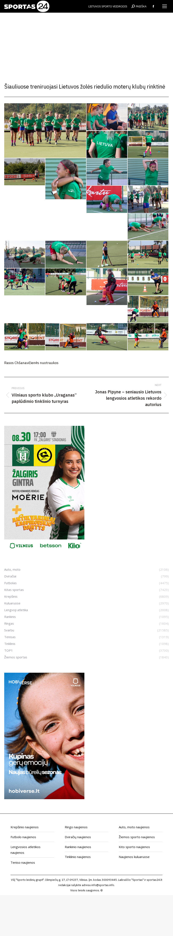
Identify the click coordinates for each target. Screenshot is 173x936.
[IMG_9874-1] (45, 130)
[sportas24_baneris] (44, 798)
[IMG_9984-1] (24, 337)
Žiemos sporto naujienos (137, 837)
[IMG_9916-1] (65, 254)
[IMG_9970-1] (148, 309)
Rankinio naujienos (78, 847)
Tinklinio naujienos (78, 857)
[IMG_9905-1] (24, 254)
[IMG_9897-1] (148, 172)
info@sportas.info (102, 885)
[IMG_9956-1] (148, 282)
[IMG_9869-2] (148, 117)
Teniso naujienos (23, 862)
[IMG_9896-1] (107, 172)
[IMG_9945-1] (65, 282)
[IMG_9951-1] (107, 286)
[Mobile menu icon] (164, 6)
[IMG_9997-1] (107, 337)
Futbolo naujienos (23, 837)
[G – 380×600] (44, 551)
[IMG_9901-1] (148, 199)
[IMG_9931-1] (107, 254)
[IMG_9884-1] (148, 144)
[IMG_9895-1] (65, 179)
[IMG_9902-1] (148, 227)
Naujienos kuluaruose (134, 857)
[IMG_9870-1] (107, 144)
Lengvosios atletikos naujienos (26, 850)
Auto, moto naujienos (134, 827)
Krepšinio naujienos (25, 827)
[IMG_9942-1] (24, 282)
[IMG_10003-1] (148, 337)
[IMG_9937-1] (148, 254)
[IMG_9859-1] (107, 117)
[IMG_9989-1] (65, 337)
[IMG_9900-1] (107, 199)
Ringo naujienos (76, 827)
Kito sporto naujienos (134, 847)
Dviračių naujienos (78, 837)
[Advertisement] (86, 44)
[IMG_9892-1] (24, 172)
